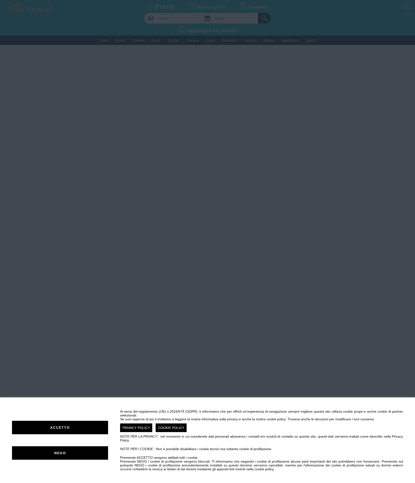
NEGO (60, 453)
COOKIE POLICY (171, 428)
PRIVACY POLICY (136, 428)
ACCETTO (60, 427)
